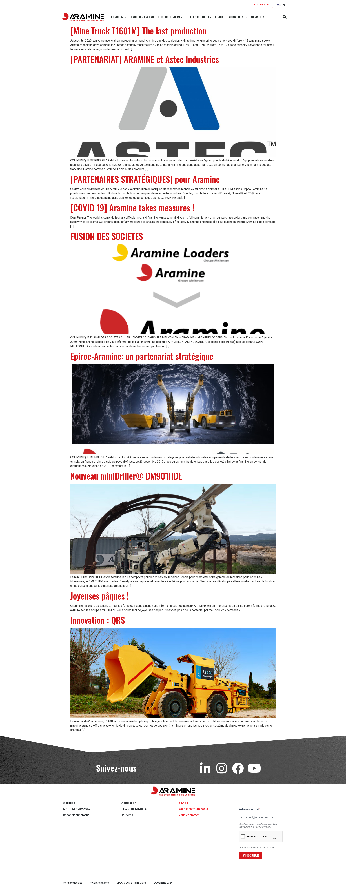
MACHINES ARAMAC (142, 17)
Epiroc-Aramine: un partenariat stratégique (141, 355)
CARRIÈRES (258, 17)
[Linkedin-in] (205, 768)
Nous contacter (188, 815)
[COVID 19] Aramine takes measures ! (132, 207)
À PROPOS (116, 17)
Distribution (128, 803)
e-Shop (183, 803)
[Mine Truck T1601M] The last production (138, 30)
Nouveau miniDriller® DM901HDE (126, 475)
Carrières (127, 815)
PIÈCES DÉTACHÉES (199, 17)
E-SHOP (219, 17)
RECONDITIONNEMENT (171, 17)
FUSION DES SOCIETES (106, 236)
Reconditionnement (76, 815)
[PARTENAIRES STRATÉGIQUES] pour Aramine (145, 179)
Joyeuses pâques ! (99, 595)
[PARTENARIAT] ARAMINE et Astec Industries (144, 59)
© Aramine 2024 (163, 882)
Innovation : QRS (97, 619)
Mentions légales (72, 882)
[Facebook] (238, 768)
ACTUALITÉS (235, 17)
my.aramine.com (99, 882)
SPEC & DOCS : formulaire (131, 882)
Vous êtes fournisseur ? (194, 809)
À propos (69, 803)
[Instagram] (221, 768)
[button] (284, 17)
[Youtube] (254, 768)
